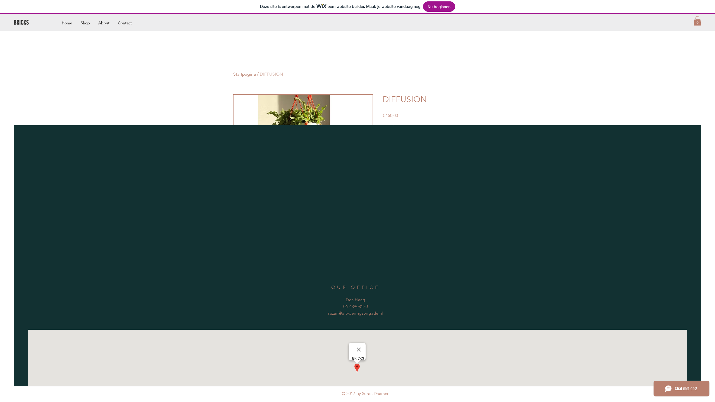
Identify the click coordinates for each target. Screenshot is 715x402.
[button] (697, 20)
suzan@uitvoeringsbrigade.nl (355, 313)
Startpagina (244, 74)
